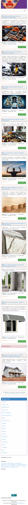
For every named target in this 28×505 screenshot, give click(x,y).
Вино (3, 450)
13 (21, 393)
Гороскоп (4, 434)
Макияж (3, 428)
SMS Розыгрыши (5, 407)
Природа (4, 423)
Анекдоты (4, 431)
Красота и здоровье (6, 412)
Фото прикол (4, 442)
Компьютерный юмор (6, 415)
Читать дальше (22, 47)
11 (18, 393)
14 (23, 393)
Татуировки (4, 447)
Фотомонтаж (4, 436)
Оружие (3, 426)
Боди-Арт (4, 439)
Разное (3, 444)
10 (16, 393)
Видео (3, 418)
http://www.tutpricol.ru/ (20, 503)
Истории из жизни (6, 420)
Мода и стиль (5, 410)
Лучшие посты (5, 404)
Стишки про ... (5, 452)
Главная (4, 401)
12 (20, 393)
